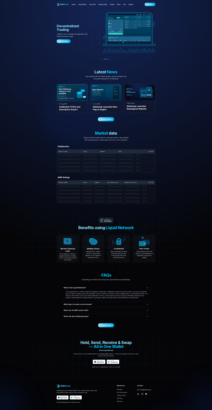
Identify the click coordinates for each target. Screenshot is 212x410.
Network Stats (102, 4)
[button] (138, 394)
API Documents (122, 392)
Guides (112, 4)
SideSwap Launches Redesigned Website (136, 107)
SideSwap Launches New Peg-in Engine (105, 108)
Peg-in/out (92, 4)
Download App (64, 39)
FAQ (124, 4)
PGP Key (119, 398)
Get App (119, 389)
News (118, 4)
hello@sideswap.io (145, 390)
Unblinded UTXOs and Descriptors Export (69, 108)
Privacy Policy (121, 395)
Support (130, 4)
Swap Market (82, 4)
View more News (107, 119)
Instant (74, 4)
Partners (119, 401)
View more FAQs (106, 325)
